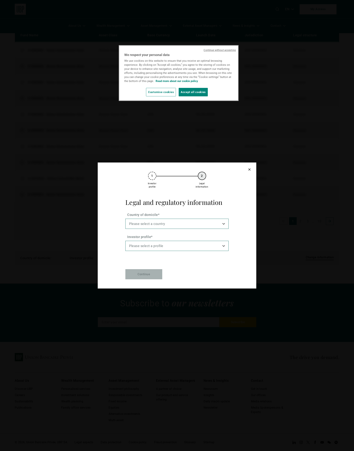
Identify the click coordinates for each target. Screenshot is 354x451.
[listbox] (177, 224)
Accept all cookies (193, 92)
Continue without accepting (220, 50)
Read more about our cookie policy (177, 81)
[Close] (249, 169)
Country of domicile (142, 215)
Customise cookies (161, 92)
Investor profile (139, 237)
